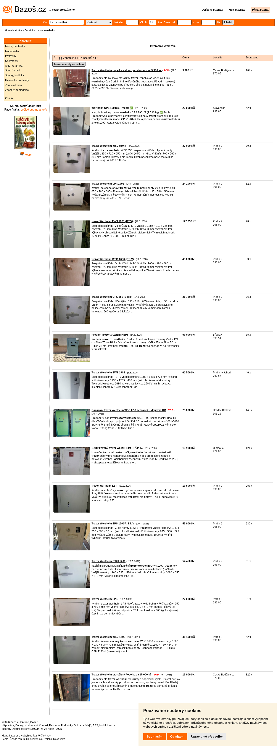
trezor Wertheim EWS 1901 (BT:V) (112, 221)
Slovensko (36, 739)
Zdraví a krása (13, 85)
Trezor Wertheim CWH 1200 (109, 561)
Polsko (48, 739)
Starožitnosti (12, 70)
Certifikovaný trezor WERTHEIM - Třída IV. (117, 448)
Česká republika (19, 739)
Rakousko (59, 739)
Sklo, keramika (14, 65)
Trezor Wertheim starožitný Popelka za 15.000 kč (121, 674)
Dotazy (19, 725)
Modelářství (12, 51)
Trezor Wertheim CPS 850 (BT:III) (112, 296)
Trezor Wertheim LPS (105, 599)
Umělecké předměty (17, 80)
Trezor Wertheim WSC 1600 (108, 636)
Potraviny (10, 56)
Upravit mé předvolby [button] (207, 736)
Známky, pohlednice (17, 90)
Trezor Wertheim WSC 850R (109, 145)
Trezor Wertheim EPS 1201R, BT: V (113, 523)
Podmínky (66, 725)
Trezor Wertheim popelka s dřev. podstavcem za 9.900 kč (127, 70)
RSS (95, 725)
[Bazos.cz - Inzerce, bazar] (24, 12)
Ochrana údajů (82, 725)
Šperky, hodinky (14, 75)
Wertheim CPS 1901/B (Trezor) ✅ (112, 107)
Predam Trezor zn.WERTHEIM (110, 334)
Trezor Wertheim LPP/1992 (108, 183)
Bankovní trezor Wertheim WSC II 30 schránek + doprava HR (129, 410)
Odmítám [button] (176, 736)
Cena (185, 57)
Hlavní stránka (13, 30)
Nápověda (8, 725)
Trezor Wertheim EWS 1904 (108, 372)
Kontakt (43, 725)
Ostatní (29, 30)
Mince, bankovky (15, 46)
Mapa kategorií (10, 735)
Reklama (54, 725)
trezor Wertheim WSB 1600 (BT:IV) (113, 259)
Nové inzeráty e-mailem (69, 64)
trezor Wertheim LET (104, 485)
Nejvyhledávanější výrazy (36, 735)
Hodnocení (31, 725)
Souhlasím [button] (154, 736)
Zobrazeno (252, 57)
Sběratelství (12, 61)
